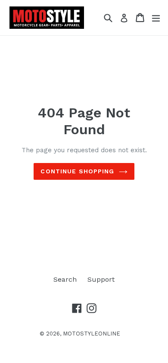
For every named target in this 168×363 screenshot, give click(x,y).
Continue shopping (77, 171)
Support (101, 279)
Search (65, 279)
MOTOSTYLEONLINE (91, 333)
